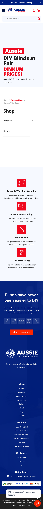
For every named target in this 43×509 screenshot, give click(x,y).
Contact (22, 416)
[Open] (3, 10)
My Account (21, 457)
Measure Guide (21, 400)
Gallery (21, 404)
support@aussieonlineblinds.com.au (23, 476)
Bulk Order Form (21, 396)
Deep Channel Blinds (21, 446)
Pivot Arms (21, 442)
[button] (18, 121)
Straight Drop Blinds (21, 438)
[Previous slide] (2, 2)
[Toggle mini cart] (39, 10)
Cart (21, 465)
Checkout (21, 461)
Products (21, 392)
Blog (21, 412)
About (21, 408)
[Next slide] (40, 2)
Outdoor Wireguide (21, 435)
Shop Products (20, 332)
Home (5, 100)
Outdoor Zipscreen (21, 431)
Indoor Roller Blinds (22, 427)
